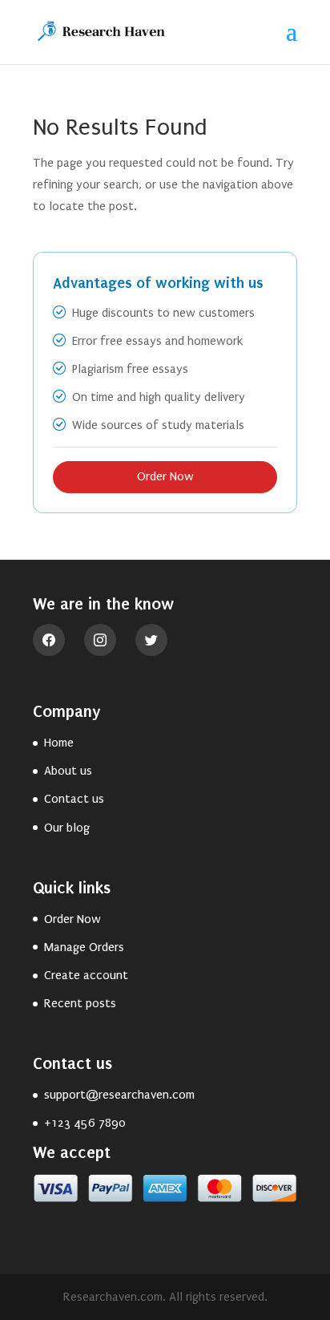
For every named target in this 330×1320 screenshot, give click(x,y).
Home (59, 742)
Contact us (74, 799)
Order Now (165, 476)
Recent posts (80, 1003)
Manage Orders (84, 947)
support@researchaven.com (119, 1094)
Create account (86, 975)
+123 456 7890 (85, 1123)
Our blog (67, 827)
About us (68, 770)
